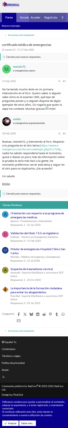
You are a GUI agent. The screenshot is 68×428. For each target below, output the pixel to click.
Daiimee (15, 236)
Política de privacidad (13, 362)
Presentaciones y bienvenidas (36, 221)
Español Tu (10, 342)
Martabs (15, 256)
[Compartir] (59, 81)
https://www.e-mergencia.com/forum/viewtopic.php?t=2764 (30, 147)
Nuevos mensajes (11, 25)
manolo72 (10, 49)
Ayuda (5, 369)
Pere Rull (15, 296)
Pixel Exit (18, 394)
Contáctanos (8, 349)
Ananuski (15, 272)
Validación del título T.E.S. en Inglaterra (35, 233)
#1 (64, 81)
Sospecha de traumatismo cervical (32, 269)
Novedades (27, 17)
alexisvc (15, 221)
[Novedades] (62, 17)
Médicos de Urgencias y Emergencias (40, 256)
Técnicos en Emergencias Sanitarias (39, 236)
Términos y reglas (11, 356)
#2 (64, 133)
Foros (9, 17)
